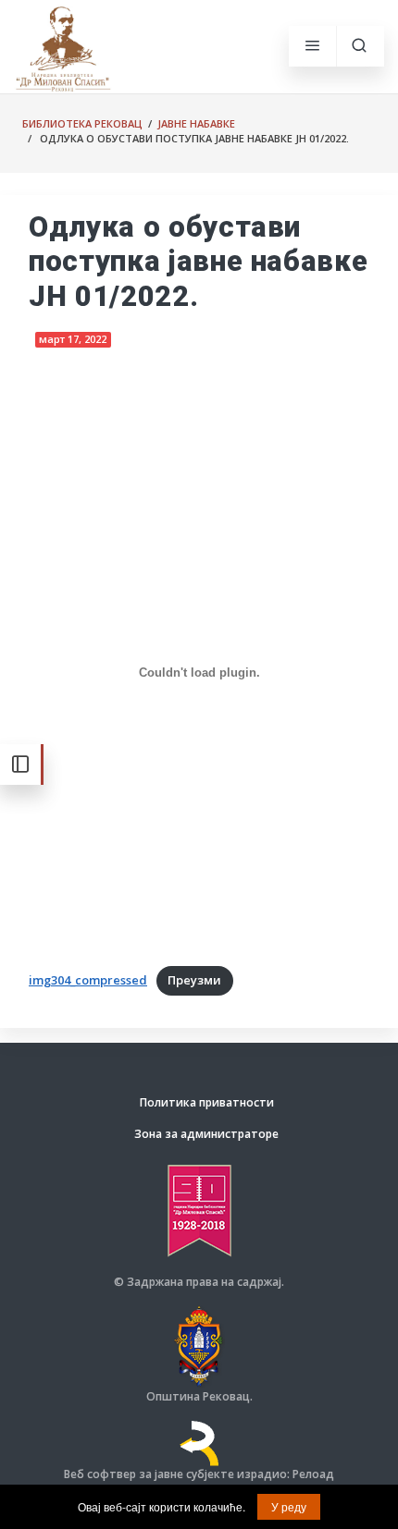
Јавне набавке (196, 123)
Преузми (194, 980)
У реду (288, 1506)
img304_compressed (88, 980)
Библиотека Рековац (82, 123)
